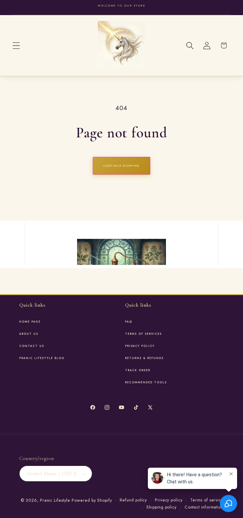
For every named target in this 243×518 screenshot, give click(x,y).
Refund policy (133, 500)
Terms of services (143, 334)
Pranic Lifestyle (55, 500)
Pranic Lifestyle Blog (42, 358)
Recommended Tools (146, 382)
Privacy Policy (140, 346)
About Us (28, 334)
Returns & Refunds (144, 358)
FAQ (128, 322)
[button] (16, 45)
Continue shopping (121, 166)
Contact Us (31, 346)
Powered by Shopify (92, 500)
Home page (30, 322)
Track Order (137, 370)
